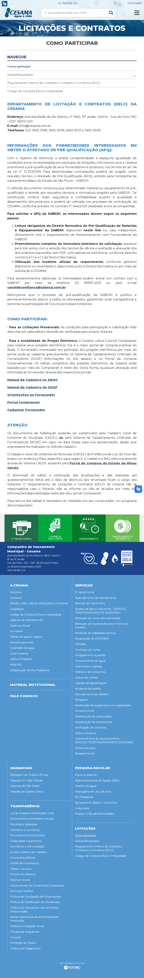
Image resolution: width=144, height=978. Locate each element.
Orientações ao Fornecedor (31, 395)
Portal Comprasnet (23, 402)
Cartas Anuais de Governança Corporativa (37, 885)
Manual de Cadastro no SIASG (32, 380)
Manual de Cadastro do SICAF (32, 387)
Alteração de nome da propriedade (97, 618)
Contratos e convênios (25, 830)
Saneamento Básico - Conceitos (96, 802)
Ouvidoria (16, 631)
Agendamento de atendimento (95, 598)
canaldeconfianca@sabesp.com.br (36, 287)
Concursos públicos (22, 857)
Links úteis (82, 808)
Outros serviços (85, 748)
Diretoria (15, 598)
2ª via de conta (84, 592)
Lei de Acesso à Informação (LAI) (32, 813)
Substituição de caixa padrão (93, 716)
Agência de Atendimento (26, 620)
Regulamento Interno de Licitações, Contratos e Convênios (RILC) (53, 83)
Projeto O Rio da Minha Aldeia (94, 813)
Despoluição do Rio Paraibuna (29, 670)
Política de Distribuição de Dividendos (35, 902)
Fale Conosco (24, 696)
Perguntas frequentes (24, 931)
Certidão (80, 644)
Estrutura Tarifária (21, 891)
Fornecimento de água (90, 661)
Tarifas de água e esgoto (26, 636)
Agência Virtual (20, 625)
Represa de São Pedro (25, 786)
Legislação (17, 609)
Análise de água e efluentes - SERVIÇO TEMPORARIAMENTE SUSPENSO (100, 610)
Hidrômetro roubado (88, 666)
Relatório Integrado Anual (27, 926)
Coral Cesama (19, 653)
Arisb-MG (16, 664)
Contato (15, 937)
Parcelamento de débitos (91, 694)
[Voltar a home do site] (19, 13)
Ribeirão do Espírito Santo (27, 791)
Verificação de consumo (90, 727)
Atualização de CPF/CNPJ (92, 638)
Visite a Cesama (85, 733)
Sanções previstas (22, 642)
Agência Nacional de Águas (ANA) (97, 780)
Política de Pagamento (25, 948)
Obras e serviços (21, 869)
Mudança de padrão (88, 688)
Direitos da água (85, 786)
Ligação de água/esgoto (91, 683)
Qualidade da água (22, 648)
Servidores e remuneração (27, 846)
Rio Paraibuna (84, 797)
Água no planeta (86, 775)
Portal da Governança (24, 863)
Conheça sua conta (87, 649)
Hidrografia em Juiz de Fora (93, 791)
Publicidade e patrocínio (26, 841)
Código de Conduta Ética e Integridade (35, 91)
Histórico (16, 592)
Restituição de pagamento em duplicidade (103, 705)
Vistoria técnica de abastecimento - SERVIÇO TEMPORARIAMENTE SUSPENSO (104, 740)
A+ (75, 3)
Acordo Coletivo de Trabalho (28, 852)
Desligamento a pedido (90, 655)
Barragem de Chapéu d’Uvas (29, 775)
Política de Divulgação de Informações (35, 896)
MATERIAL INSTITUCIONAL (33, 685)
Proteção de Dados (23, 943)
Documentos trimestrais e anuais (32, 818)
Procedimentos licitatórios (27, 835)
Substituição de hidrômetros (93, 722)
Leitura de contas (86, 677)
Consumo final (84, 711)
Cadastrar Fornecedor (26, 410)
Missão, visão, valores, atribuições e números (39, 603)
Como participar (19, 66)
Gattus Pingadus (21, 659)
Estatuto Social (20, 880)
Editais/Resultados (20, 74)
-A (59, 3)
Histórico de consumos (90, 672)
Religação (81, 699)
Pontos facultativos (23, 874)
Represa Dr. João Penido (26, 780)
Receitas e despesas (23, 824)
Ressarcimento (85, 753)
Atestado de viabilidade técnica (95, 633)
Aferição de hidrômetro (90, 603)
